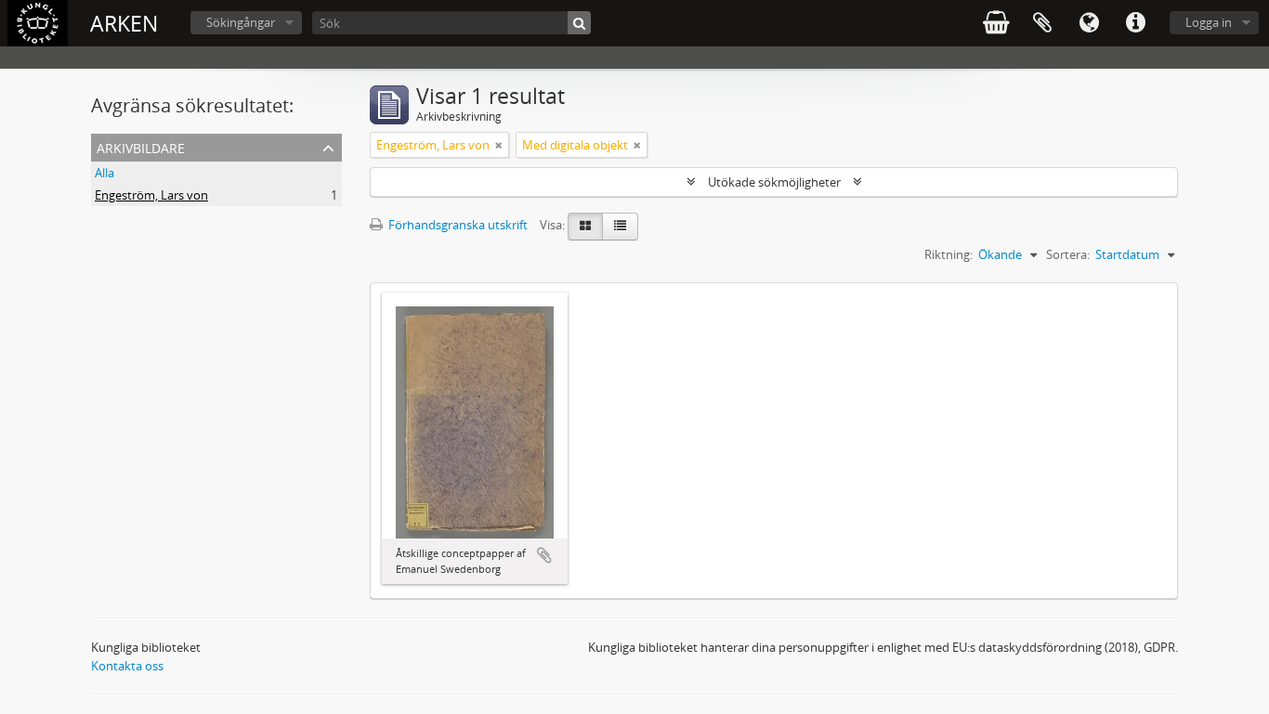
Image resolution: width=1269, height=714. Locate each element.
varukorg (996, 23)
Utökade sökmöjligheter (774, 182)
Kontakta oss (127, 665)
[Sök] (579, 22)
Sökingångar (240, 22)
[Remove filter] (499, 145)
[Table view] (620, 226)
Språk (1089, 23)
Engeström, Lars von (151, 195)
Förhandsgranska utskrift (457, 224)
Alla (104, 172)
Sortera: (1068, 254)
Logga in (1208, 22)
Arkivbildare (141, 146)
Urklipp (1042, 23)
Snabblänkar (1135, 23)
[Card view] (585, 226)
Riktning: (948, 254)
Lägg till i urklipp (544, 555)
